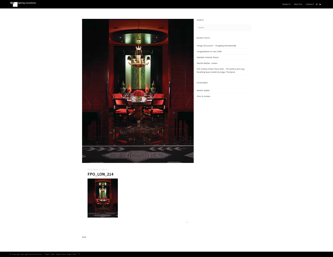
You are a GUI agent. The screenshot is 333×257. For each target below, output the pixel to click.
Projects (286, 4)
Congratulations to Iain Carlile (209, 51)
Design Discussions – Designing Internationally (216, 45)
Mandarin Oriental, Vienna (208, 57)
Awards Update (203, 90)
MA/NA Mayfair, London (207, 63)
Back (84, 237)
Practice (298, 4)
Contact (310, 4)
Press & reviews (203, 96)
